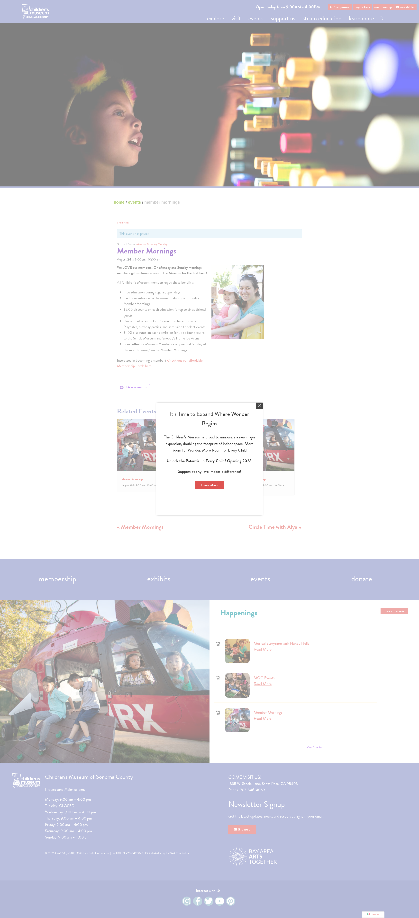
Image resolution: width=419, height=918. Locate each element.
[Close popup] (259, 406)
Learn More (209, 485)
